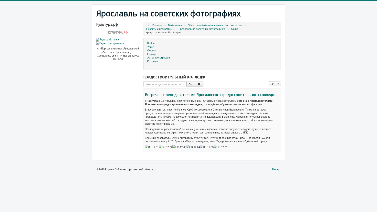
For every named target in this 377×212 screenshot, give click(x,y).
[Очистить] (199, 84)
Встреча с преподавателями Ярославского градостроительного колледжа (210, 94)
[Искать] (191, 84)
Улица (150, 47)
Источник (152, 61)
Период (151, 54)
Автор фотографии (158, 57)
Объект (151, 50)
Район (151, 43)
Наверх (276, 169)
